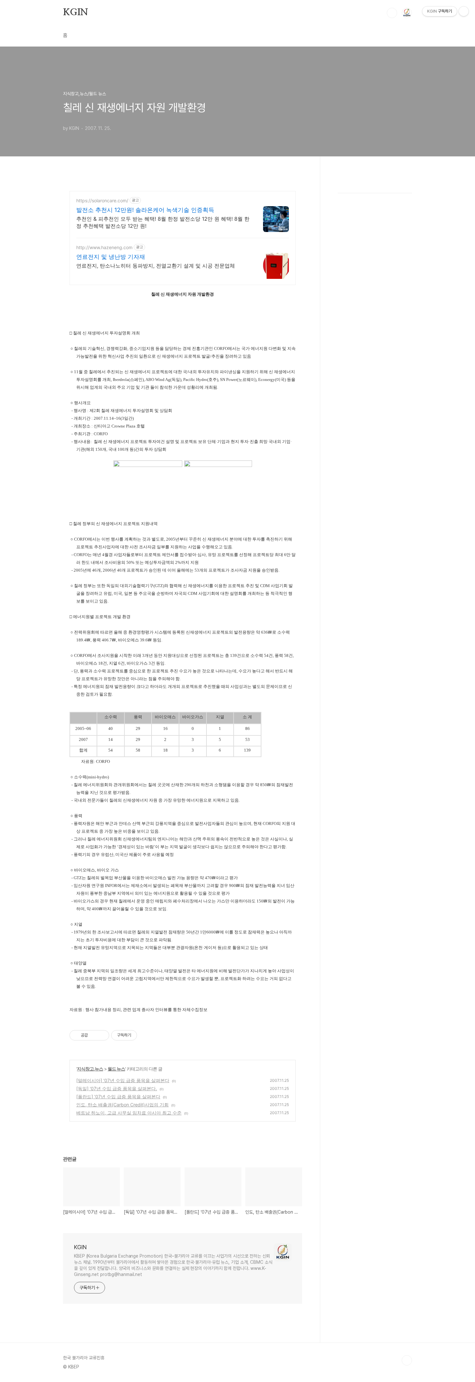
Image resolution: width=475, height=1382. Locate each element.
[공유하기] (94, 1035)
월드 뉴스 (116, 1068)
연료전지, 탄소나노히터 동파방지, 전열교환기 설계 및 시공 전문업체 (155, 265)
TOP (407, 1360)
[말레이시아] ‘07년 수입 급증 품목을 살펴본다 (122, 1080)
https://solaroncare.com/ (102, 200)
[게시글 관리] (102, 1035)
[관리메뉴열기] (464, 11)
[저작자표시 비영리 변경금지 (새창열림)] (145, 1035)
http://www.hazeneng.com (104, 247)
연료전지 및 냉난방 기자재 (110, 256)
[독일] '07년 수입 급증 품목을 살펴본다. (116, 1088)
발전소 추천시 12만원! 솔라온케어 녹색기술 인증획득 (145, 209)
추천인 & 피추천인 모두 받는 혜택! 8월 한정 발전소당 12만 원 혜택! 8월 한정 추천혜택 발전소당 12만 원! (162, 222)
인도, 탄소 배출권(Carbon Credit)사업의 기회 (122, 1104)
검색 (392, 13)
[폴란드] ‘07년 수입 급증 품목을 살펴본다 (118, 1096)
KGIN (75, 12)
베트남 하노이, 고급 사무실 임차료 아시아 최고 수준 (129, 1112)
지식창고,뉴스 (90, 1068)
